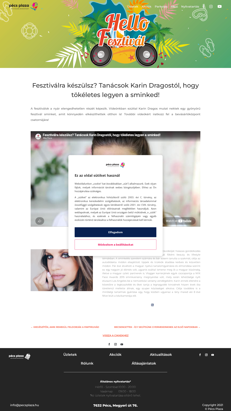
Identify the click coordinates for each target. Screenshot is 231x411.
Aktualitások (161, 354)
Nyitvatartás (190, 6)
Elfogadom (115, 232)
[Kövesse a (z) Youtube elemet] (121, 344)
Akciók (146, 6)
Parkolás (161, 6)
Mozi (174, 6)
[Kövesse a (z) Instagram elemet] (152, 304)
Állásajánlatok (144, 363)
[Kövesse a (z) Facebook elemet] (109, 344)
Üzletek (132, 6)
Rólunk (87, 363)
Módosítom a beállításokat (115, 244)
